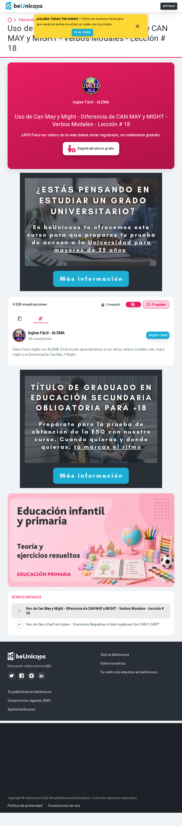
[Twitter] (12, 676)
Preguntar (159, 304)
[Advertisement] (91, 756)
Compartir (113, 304)
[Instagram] (31, 676)
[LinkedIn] (41, 676)
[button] (91, 610)
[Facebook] (22, 676)
